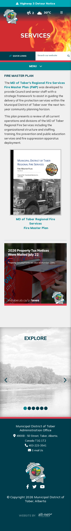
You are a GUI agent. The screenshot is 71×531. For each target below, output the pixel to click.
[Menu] (61, 12)
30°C (47, 12)
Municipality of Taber (10, 17)
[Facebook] (27, 486)
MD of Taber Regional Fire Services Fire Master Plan (35, 223)
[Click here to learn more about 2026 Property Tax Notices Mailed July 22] (35, 274)
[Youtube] (42, 486)
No (64, 343)
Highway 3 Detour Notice (37, 3)
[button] (25, 408)
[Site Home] (35, 473)
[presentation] (6, 380)
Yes (46, 343)
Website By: (27, 515)
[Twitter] (34, 486)
